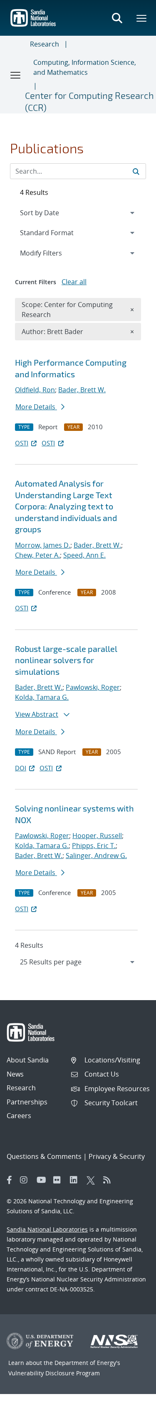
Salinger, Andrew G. (96, 855)
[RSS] (109, 1180)
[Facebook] (9, 1180)
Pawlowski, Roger (93, 687)
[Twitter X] (93, 1180)
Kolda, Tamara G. (42, 697)
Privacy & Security (117, 1156)
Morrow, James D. (42, 545)
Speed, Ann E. (84, 555)
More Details (36, 406)
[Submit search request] (136, 171)
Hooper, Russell (97, 835)
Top (131, 1394)
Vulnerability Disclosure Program (54, 1373)
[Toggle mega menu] (142, 18)
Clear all (74, 281)
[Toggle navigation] (16, 75)
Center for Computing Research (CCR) (89, 101)
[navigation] (78, 962)
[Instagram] (26, 1180)
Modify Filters (52, 253)
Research (44, 44)
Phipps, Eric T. (94, 845)
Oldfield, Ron (35, 389)
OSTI (21, 443)
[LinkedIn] (76, 1180)
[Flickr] (59, 1180)
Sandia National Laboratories (47, 1229)
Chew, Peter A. (37, 555)
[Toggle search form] (117, 18)
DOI (20, 768)
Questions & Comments (44, 1156)
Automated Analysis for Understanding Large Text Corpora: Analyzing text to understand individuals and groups (66, 506)
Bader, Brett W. (82, 389)
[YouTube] (43, 1180)
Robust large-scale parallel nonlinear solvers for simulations (66, 660)
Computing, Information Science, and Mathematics (84, 67)
